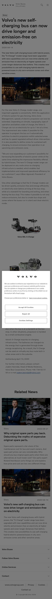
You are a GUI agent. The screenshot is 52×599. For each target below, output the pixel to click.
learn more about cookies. (38, 298)
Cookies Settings (26, 320)
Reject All (26, 314)
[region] (26, 299)
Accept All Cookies (26, 307)
